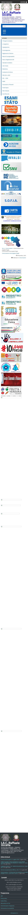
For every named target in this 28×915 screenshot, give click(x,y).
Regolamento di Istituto (7, 53)
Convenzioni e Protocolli (7, 84)
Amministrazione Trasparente (7, 906)
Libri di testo (5, 66)
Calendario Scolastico (7, 63)
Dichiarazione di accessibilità (7, 908)
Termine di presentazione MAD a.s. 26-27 (10, 870)
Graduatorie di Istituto (7, 72)
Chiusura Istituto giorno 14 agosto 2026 (10, 859)
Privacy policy (4, 898)
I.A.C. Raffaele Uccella (11, 13)
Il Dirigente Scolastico (7, 41)
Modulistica (5, 69)
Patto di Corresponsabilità (8, 56)
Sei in (3, 248)
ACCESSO (22, 2)
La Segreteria (5, 44)
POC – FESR (5, 78)
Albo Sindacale (5, 91)
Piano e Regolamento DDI (8, 59)
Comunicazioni (9, 248)
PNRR (3, 81)
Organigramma (5, 47)
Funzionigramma (6, 50)
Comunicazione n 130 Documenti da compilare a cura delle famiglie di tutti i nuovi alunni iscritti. (14, 872)
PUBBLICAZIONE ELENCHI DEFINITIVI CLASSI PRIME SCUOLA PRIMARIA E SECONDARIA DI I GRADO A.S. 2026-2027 (14, 863)
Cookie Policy (4, 901)
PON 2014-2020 (6, 75)
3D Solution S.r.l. (14, 913)
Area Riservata (5, 94)
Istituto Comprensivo (6, 2)
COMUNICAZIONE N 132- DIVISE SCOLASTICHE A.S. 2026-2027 (14, 867)
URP (2, 896)
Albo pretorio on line (5, 903)
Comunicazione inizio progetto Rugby (10, 253)
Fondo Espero (5, 87)
